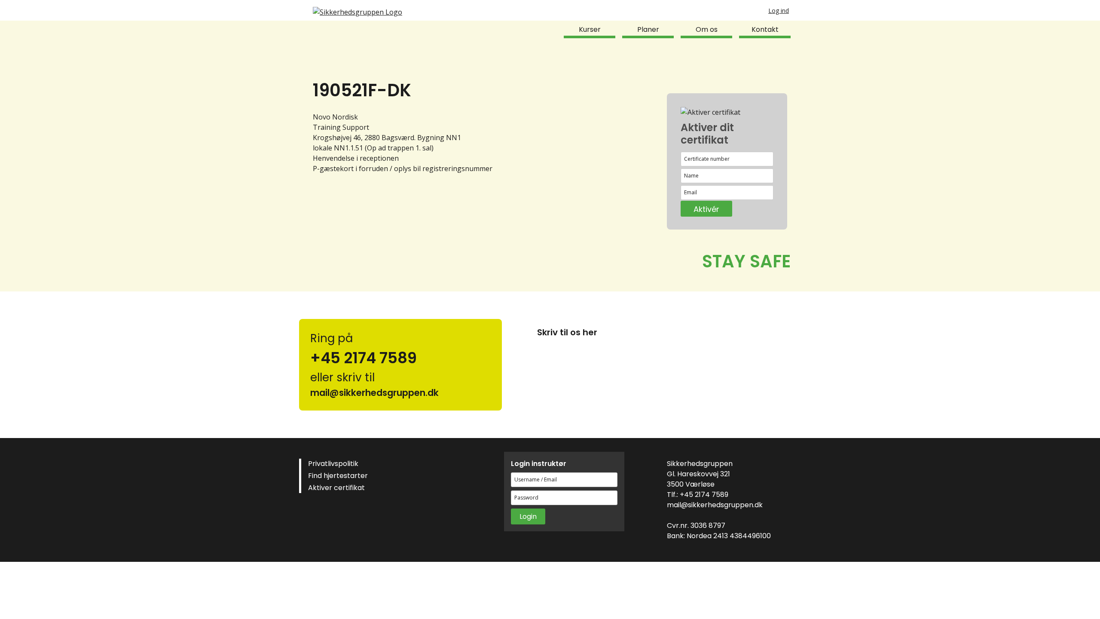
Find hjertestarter (338, 476)
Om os (707, 29)
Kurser (590, 29)
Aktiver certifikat (336, 488)
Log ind (778, 10)
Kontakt (765, 29)
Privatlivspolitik (333, 464)
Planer (648, 29)
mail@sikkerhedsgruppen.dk (715, 505)
